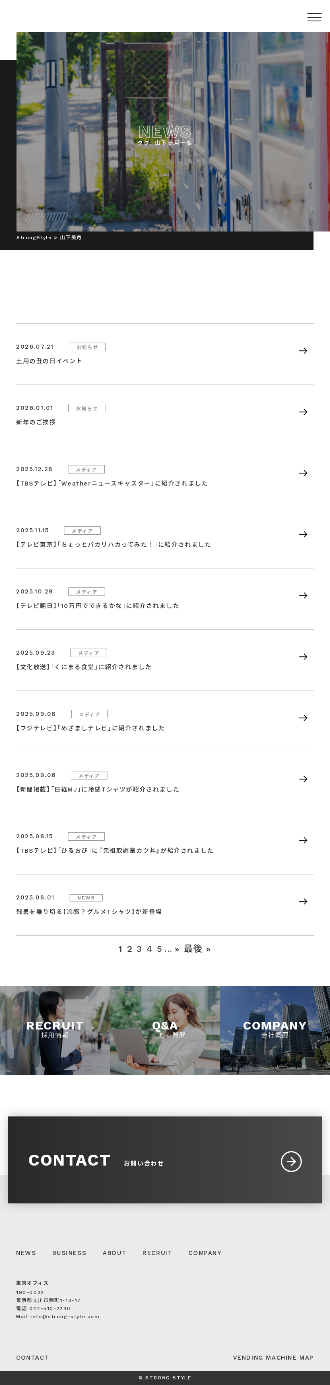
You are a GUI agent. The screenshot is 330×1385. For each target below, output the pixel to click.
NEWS (26, 1253)
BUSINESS (69, 1253)
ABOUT (114, 1253)
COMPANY (204, 1253)
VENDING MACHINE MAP (273, 1357)
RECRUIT (157, 1253)
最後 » (197, 949)
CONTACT (32, 1357)
